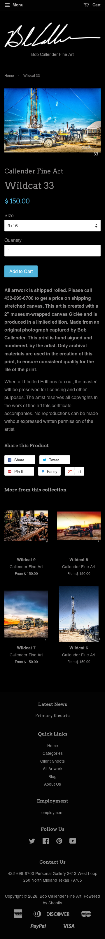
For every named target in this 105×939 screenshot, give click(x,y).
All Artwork (52, 768)
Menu (17, 5)
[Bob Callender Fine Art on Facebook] (45, 842)
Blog (52, 776)
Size (9, 215)
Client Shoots (52, 761)
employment (52, 812)
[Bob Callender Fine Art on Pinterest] (59, 842)
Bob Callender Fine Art (60, 896)
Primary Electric (52, 715)
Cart (96, 5)
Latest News (52, 704)
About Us (52, 784)
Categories (53, 753)
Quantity (13, 240)
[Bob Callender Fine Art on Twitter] (32, 842)
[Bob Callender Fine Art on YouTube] (72, 842)
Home (9, 75)
